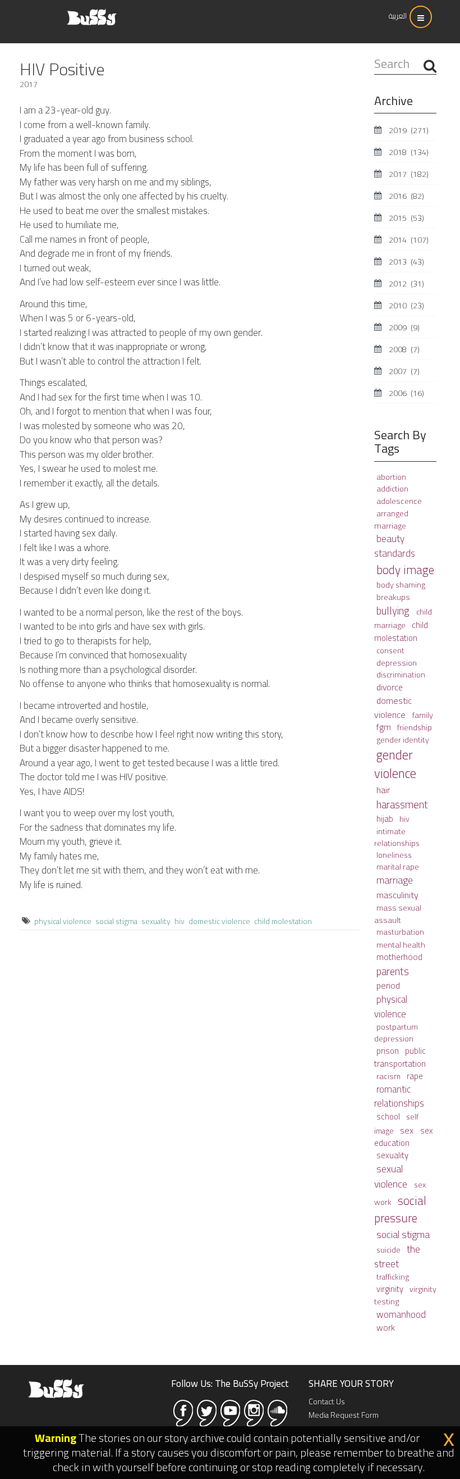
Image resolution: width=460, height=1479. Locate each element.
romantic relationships (399, 1096)
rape (415, 1076)
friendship (414, 727)
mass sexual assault (397, 913)
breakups (393, 596)
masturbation (400, 932)
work (385, 1327)
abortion (391, 477)
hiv (179, 921)
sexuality (156, 921)
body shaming (400, 584)
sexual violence (392, 1176)
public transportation (400, 1057)
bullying (394, 611)
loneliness (394, 855)
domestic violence (219, 921)
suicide (389, 1250)
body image (405, 569)
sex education (403, 1136)
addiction (392, 488)
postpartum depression (396, 1033)
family (422, 714)
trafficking (392, 1276)
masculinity (397, 894)
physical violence (62, 921)
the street (397, 1256)
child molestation (283, 921)
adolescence (399, 500)
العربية (398, 15)
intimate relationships (397, 837)
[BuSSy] (92, 12)
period (388, 985)
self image (396, 1123)
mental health (400, 944)
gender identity (402, 739)
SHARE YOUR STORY (351, 1383)
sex (408, 1130)
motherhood (399, 957)
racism (389, 1076)
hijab (385, 819)
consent (390, 650)
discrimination (400, 674)
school (389, 1116)
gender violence (395, 764)
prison (388, 1051)
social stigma (116, 921)
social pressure (400, 1209)
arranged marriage (391, 519)
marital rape (397, 866)
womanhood (401, 1314)
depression (396, 662)
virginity (390, 1288)
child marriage (403, 618)
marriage (394, 880)
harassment (402, 804)
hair (383, 789)
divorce (389, 687)
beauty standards (394, 546)
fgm (384, 727)
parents (392, 971)
